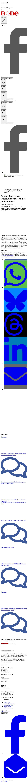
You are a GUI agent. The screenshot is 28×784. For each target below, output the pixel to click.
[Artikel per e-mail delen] (15, 388)
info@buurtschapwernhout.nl (7, 255)
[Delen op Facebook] (4, 259)
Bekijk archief (4, 713)
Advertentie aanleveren (9, 703)
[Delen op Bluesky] (15, 311)
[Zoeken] (15, 100)
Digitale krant (7, 702)
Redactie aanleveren (8, 705)
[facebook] (15, 74)
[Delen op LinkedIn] (15, 363)
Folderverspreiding (8, 707)
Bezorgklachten (7, 706)
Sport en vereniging (17, 204)
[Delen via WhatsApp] (15, 287)
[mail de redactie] (15, 777)
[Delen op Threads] (15, 336)
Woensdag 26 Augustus (6, 7)
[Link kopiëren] (4, 389)
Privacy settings (4, 781)
